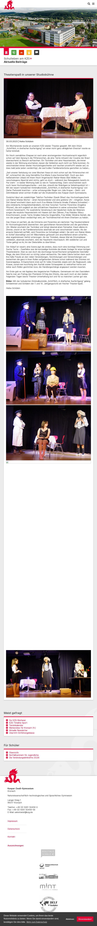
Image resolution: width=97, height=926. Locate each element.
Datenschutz (14, 829)
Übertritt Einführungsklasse (21, 733)
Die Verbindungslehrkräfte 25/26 (24, 757)
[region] (48, 29)
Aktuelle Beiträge (15, 61)
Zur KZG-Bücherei (17, 720)
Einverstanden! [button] (85, 919)
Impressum (12, 821)
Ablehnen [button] (70, 919)
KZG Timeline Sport (18, 722)
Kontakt (11, 836)
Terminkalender (16, 725)
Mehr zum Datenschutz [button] (37, 922)
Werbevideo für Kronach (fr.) (22, 728)
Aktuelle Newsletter (18, 730)
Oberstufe (14, 752)
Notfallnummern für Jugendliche (24, 755)
